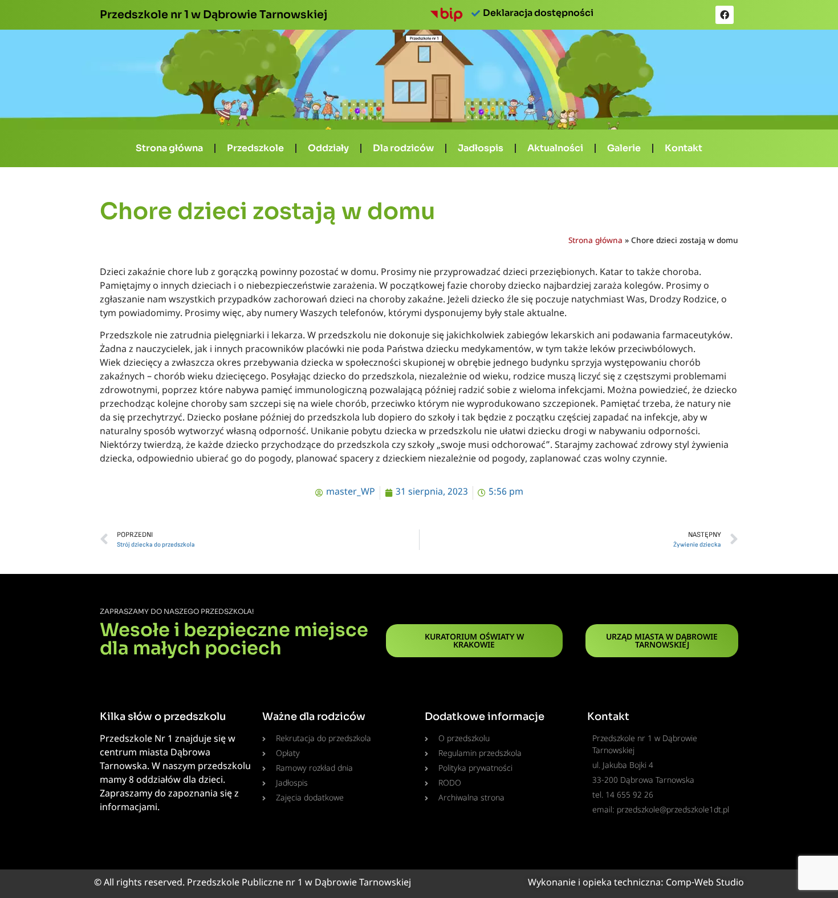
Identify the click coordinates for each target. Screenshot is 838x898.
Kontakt (683, 148)
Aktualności (555, 148)
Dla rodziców (403, 148)
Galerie (624, 148)
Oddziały (328, 148)
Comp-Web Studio (705, 883)
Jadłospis (480, 148)
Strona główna (169, 148)
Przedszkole (255, 148)
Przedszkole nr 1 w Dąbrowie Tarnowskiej (213, 14)
